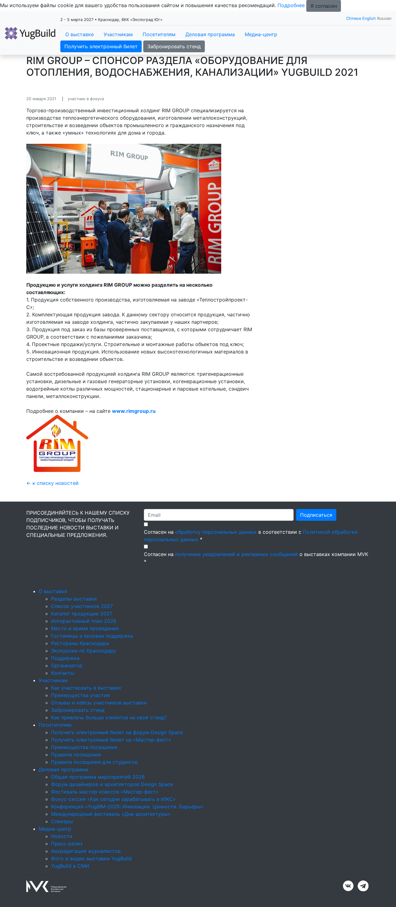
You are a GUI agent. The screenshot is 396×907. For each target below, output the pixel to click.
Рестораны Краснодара (80, 643)
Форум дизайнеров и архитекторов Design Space (112, 784)
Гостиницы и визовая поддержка (92, 636)
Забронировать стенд (174, 46)
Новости (61, 836)
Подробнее (291, 5)
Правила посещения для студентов (94, 762)
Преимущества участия (80, 695)
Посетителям (159, 34)
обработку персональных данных (216, 532)
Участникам (118, 34)
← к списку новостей (52, 483)
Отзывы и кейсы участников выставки (99, 703)
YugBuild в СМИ (70, 866)
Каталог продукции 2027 (81, 613)
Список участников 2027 (82, 606)
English (369, 18)
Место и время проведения (85, 628)
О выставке (79, 34)
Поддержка (65, 658)
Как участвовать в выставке (86, 688)
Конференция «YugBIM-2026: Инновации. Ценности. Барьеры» (127, 806)
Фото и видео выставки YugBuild (91, 858)
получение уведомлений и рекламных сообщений (236, 554)
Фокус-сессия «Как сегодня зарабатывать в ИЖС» (113, 799)
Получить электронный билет (101, 46)
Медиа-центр (261, 34)
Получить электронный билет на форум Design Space (117, 732)
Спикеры (62, 821)
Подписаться (316, 515)
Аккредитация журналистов (86, 851)
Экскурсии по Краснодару (83, 651)
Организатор (67, 665)
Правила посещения (76, 754)
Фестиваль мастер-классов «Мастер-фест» (105, 792)
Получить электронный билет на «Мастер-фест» (111, 740)
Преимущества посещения (84, 747)
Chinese (353, 18)
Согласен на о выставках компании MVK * (256, 558)
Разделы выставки (74, 599)
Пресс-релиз (67, 844)
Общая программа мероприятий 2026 (98, 777)
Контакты (62, 673)
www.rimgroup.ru (134, 411)
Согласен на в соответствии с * (251, 535)
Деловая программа (210, 34)
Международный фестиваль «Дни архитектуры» (110, 814)
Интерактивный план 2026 (83, 621)
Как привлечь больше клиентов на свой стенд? (109, 717)
